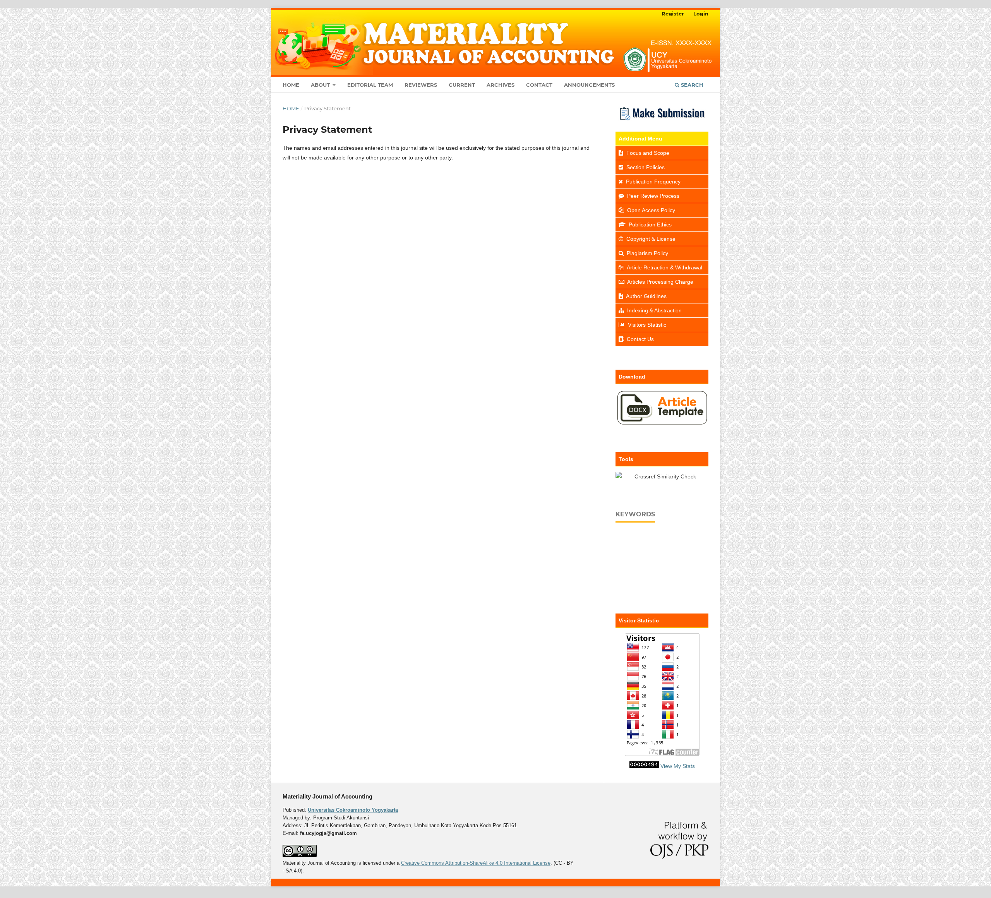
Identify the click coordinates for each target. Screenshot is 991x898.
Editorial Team (370, 85)
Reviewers (421, 85)
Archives (500, 85)
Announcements (589, 85)
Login (700, 13)
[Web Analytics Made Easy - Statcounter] (644, 766)
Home (291, 85)
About (321, 85)
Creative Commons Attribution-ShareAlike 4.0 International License (475, 863)
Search (691, 85)
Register (673, 13)
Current (462, 85)
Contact (539, 85)
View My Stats (677, 766)
